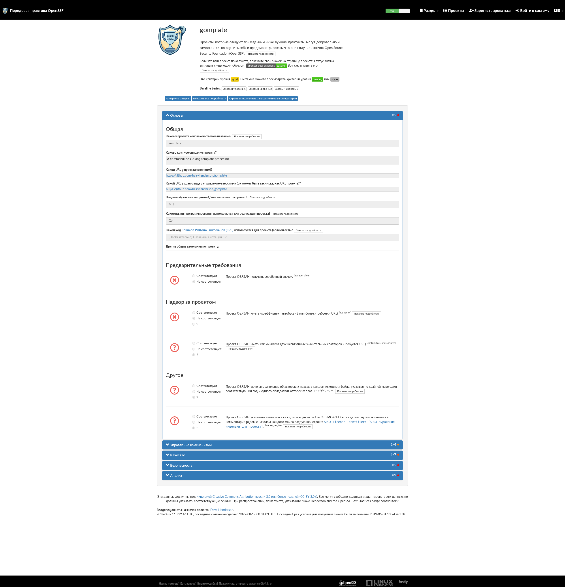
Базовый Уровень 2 (260, 89)
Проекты (455, 11)
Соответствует (199, 276)
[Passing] (317, 79)
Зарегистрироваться (492, 11)
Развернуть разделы (178, 98)
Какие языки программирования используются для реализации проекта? (218, 213)
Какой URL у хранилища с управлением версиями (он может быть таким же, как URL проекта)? (233, 183)
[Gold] (235, 79)
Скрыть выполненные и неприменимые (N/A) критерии (263, 98)
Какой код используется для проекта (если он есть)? (229, 230)
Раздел (429, 11)
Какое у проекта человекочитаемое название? (198, 136)
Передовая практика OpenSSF (37, 11)
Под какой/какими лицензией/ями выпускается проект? (206, 197)
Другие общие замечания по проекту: (192, 246)
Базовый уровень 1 (234, 89)
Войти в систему (534, 11)
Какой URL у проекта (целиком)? (189, 169)
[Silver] (334, 79)
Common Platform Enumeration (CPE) (207, 230)
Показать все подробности (209, 98)
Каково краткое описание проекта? (191, 152)
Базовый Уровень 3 (286, 89)
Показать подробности (260, 54)
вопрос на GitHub (258, 583)
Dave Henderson (221, 510)
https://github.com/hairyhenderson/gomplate (196, 175)
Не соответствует (199, 281)
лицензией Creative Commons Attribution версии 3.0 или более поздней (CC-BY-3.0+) (257, 496)
